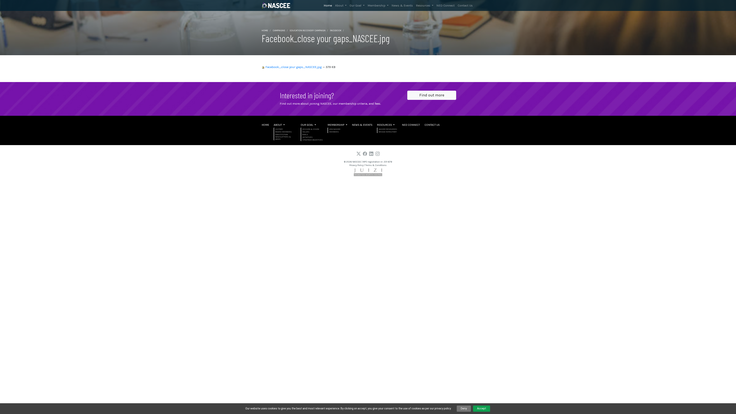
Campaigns (279, 30)
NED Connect (445, 5)
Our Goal (356, 5)
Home (328, 5)
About (339, 5)
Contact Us (465, 5)
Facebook (335, 30)
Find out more (431, 95)
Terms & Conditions (376, 165)
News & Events (402, 5)
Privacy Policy (356, 165)
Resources (423, 5)
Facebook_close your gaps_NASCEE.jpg (294, 67)
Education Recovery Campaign (307, 30)
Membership (377, 5)
